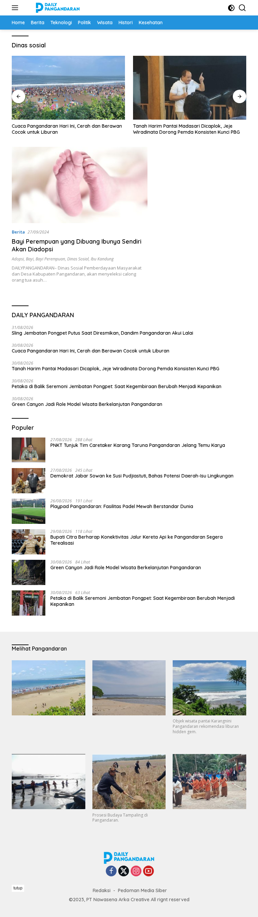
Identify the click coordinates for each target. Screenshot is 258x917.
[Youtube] (148, 871)
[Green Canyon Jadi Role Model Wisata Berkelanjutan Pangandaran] (28, 572)
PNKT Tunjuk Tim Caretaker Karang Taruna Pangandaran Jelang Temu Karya (137, 445)
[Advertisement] (134, 900)
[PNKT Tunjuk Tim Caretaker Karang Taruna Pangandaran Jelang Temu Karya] (28, 450)
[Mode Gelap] (231, 7)
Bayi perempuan (50, 259)
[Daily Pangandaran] (57, 8)
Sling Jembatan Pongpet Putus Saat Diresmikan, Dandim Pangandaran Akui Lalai (102, 333)
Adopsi (18, 259)
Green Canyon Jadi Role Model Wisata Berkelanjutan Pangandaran (87, 404)
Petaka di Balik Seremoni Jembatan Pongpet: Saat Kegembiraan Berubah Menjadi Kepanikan (116, 386)
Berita (18, 232)
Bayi (30, 259)
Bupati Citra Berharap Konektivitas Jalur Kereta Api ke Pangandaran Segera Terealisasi (136, 540)
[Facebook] (111, 871)
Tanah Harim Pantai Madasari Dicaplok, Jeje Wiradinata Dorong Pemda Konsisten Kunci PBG (186, 129)
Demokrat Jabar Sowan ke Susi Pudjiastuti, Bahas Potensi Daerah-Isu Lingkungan (141, 476)
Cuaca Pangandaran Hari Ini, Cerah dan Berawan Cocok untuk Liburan (67, 129)
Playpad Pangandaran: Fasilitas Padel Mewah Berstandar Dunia (121, 506)
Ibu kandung (102, 259)
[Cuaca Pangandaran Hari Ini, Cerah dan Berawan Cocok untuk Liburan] (68, 88)
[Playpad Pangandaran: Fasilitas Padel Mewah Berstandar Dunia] (28, 511)
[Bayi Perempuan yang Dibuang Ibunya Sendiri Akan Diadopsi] (79, 185)
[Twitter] (123, 871)
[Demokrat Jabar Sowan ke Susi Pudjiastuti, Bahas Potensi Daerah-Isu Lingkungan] (28, 480)
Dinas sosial (78, 259)
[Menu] (16, 7)
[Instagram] (136, 871)
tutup (18, 888)
